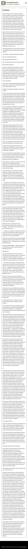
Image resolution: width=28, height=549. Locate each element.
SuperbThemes (24, 546)
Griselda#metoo (12, 2)
